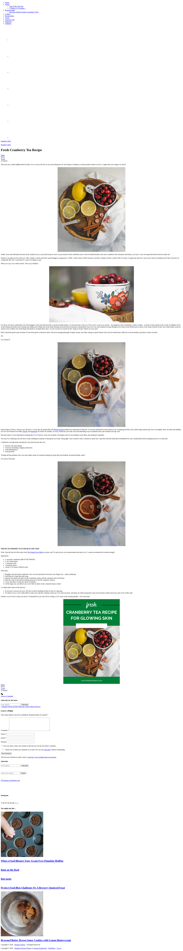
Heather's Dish (6, 141)
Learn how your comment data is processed (41, 757)
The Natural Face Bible (35, 552)
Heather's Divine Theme (23, 948)
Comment (5, 730)
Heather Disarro (20, 945)
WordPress (51, 948)
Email (3, 738)
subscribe (47, 750)
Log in (59, 948)
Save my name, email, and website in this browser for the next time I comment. (29, 746)
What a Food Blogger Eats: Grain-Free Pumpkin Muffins (32, 860)
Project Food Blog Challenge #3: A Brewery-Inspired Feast (33, 887)
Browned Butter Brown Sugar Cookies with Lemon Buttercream (36, 940)
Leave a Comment (7, 696)
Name (3, 734)
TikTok (25, 431)
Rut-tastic (6, 878)
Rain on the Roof (10, 869)
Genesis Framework (40, 948)
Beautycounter (59, 429)
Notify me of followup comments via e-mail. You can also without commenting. (35, 750)
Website (3, 742)
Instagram (34, 431)
